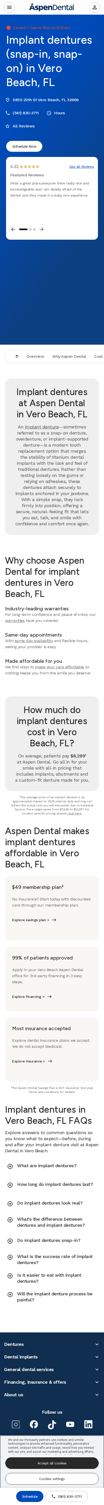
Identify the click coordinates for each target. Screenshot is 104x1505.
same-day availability (34, 640)
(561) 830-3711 (70, 1496)
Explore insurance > (28, 1061)
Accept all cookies (52, 1463)
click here (74, 813)
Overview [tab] (35, 356)
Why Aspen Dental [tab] (69, 356)
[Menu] (9, 7)
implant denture (42, 426)
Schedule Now (24, 146)
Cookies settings (52, 1479)
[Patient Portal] (94, 7)
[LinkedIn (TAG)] (88, 1424)
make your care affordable (59, 667)
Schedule (29, 1496)
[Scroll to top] (16, 356)
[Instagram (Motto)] (16, 1424)
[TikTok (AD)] (52, 1424)
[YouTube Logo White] (70, 1424)
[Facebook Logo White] (34, 1424)
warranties (14, 620)
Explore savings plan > (30, 920)
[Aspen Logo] (52, 7)
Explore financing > (28, 997)
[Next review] (42, 229)
